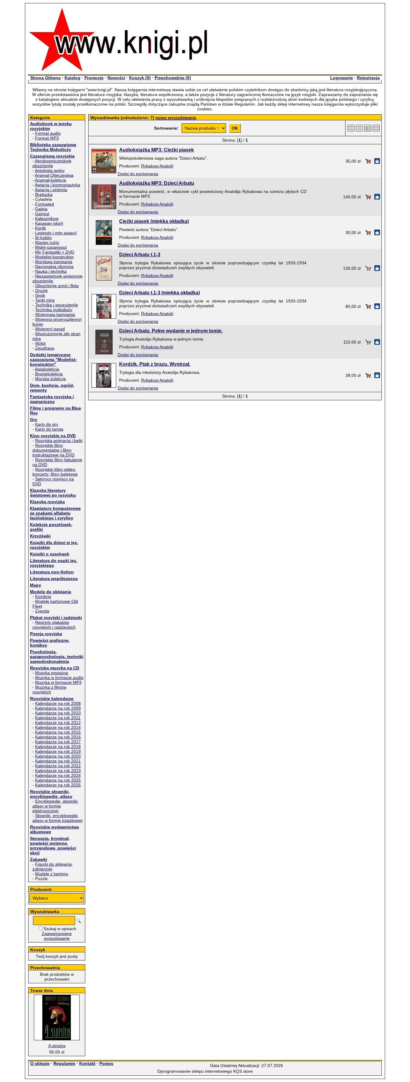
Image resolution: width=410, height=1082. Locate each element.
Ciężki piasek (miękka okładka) (154, 221)
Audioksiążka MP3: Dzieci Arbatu (156, 183)
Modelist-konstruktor (54, 256)
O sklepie (40, 1063)
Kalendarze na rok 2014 (58, 727)
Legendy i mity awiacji (56, 232)
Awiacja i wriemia (51, 189)
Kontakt (87, 1063)
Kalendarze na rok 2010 (58, 713)
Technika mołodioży (53, 309)
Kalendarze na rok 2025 (58, 780)
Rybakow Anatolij (157, 166)
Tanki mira (45, 300)
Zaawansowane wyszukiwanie (57, 936)
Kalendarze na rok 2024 (58, 775)
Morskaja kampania (53, 261)
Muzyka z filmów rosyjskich (49, 689)
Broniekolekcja (49, 373)
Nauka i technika (51, 271)
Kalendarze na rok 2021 (58, 761)
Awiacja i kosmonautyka (57, 184)
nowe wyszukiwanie (175, 117)
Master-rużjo (47, 242)
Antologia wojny (50, 170)
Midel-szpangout (51, 247)
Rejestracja (368, 77)
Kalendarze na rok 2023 (58, 770)
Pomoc (106, 1063)
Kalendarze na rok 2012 (58, 722)
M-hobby (43, 237)
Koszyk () (140, 77)
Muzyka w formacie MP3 (58, 682)
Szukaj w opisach (60, 928)
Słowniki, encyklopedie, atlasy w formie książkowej (57, 818)
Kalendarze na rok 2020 (58, 756)
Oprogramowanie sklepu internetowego (194, 1071)
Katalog (72, 77)
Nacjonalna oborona (54, 266)
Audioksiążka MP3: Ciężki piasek (156, 149)
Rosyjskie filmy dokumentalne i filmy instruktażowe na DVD (53, 450)
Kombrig (43, 596)
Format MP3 (47, 138)
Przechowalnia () (173, 77)
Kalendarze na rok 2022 (58, 765)
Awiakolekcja (47, 369)
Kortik (40, 228)
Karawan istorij (49, 223)
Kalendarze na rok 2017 (58, 741)
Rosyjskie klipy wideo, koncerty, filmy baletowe (55, 471)
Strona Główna (45, 77)
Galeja (41, 208)
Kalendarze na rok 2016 (58, 737)
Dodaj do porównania (138, 173)
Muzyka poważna (51, 672)
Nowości (116, 77)
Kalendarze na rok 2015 (58, 732)
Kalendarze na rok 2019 (58, 751)
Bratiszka (44, 194)
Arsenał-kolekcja (50, 180)
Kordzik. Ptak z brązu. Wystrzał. (154, 364)
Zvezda (42, 611)
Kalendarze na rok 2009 (58, 708)
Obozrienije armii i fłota (57, 285)
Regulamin (64, 1063)
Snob (40, 295)
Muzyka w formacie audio (59, 677)
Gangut (42, 213)
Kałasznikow (47, 218)
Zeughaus (44, 348)
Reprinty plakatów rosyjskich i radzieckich (54, 625)
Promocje (94, 77)
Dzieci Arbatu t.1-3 (139, 254)
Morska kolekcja (50, 378)
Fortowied (44, 204)
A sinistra (56, 1045)
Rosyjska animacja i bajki (59, 440)
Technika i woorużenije (56, 304)
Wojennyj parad (50, 328)
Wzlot (40, 343)
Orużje (41, 290)
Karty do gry (46, 424)
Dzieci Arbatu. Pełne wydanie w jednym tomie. (171, 330)
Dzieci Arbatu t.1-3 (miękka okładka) (159, 292)
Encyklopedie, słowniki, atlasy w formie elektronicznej (55, 806)
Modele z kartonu (51, 873)
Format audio (48, 133)
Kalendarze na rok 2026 (58, 785)
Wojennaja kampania (55, 314)
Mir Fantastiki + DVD (54, 252)
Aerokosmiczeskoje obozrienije (51, 163)
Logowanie (341, 77)
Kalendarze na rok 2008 (58, 703)
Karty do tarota (49, 429)
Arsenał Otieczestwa (54, 175)
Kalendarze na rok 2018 (58, 746)
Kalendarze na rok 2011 (57, 717)
